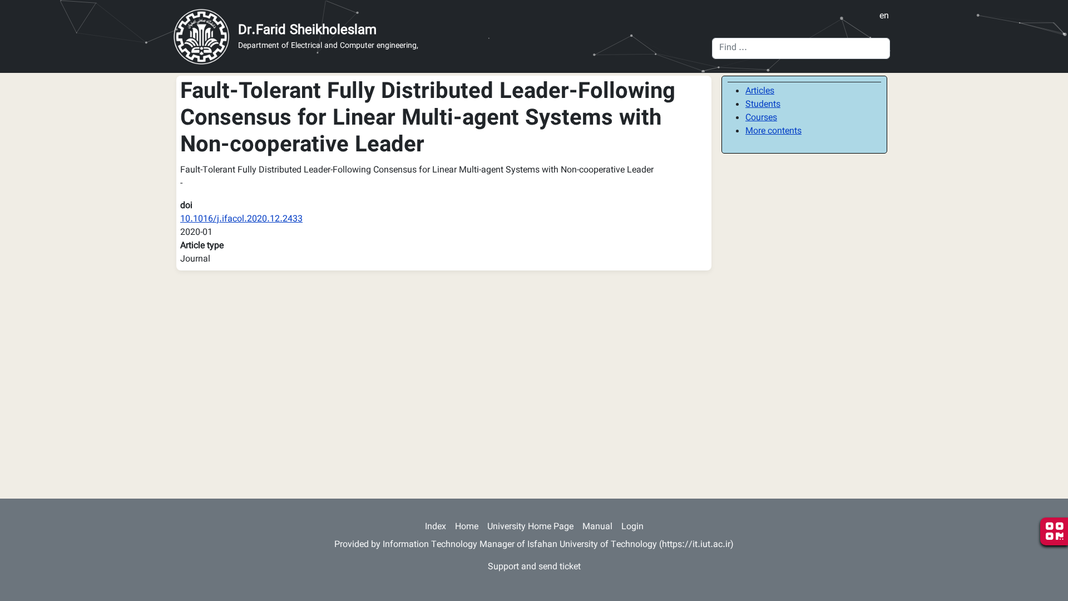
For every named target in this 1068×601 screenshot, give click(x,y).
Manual (597, 527)
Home (466, 527)
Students (762, 105)
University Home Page (530, 527)
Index (435, 527)
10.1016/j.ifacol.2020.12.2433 (241, 219)
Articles (759, 91)
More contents (773, 132)
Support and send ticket (534, 567)
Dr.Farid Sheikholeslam (307, 30)
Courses (761, 118)
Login (632, 527)
